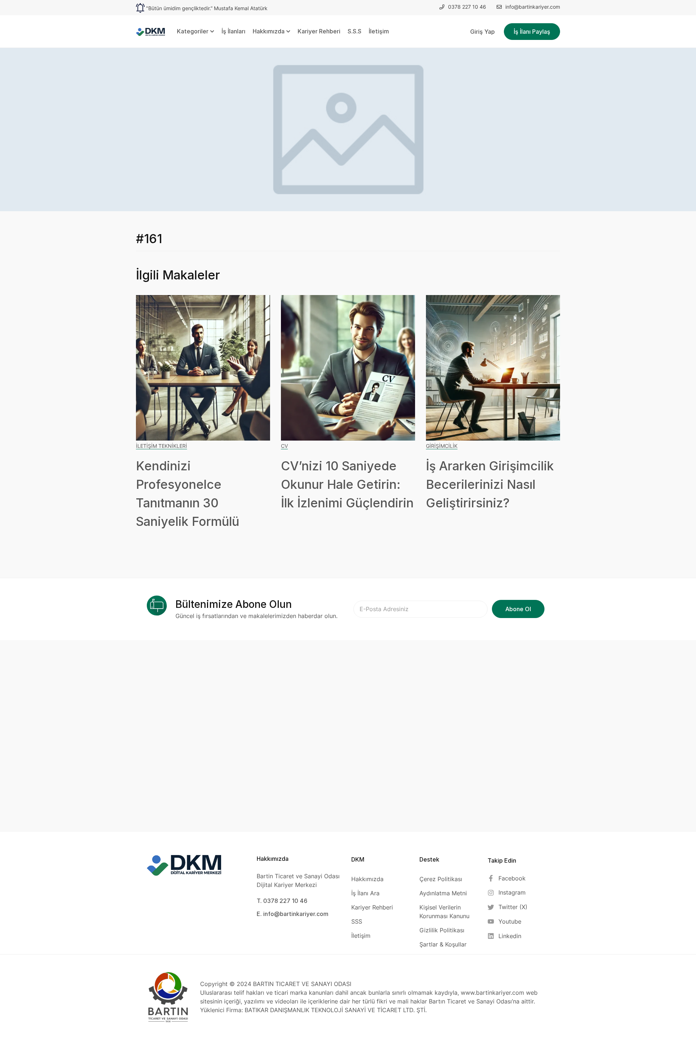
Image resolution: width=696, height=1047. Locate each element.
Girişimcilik (441, 446)
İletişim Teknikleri (161, 446)
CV (284, 446)
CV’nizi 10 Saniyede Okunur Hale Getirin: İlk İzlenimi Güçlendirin (347, 484)
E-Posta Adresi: (420, 609)
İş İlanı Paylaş (532, 31)
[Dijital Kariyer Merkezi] (150, 31)
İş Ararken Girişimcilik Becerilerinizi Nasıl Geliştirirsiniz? (490, 484)
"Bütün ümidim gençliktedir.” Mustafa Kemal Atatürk (207, 8)
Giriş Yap (482, 31)
